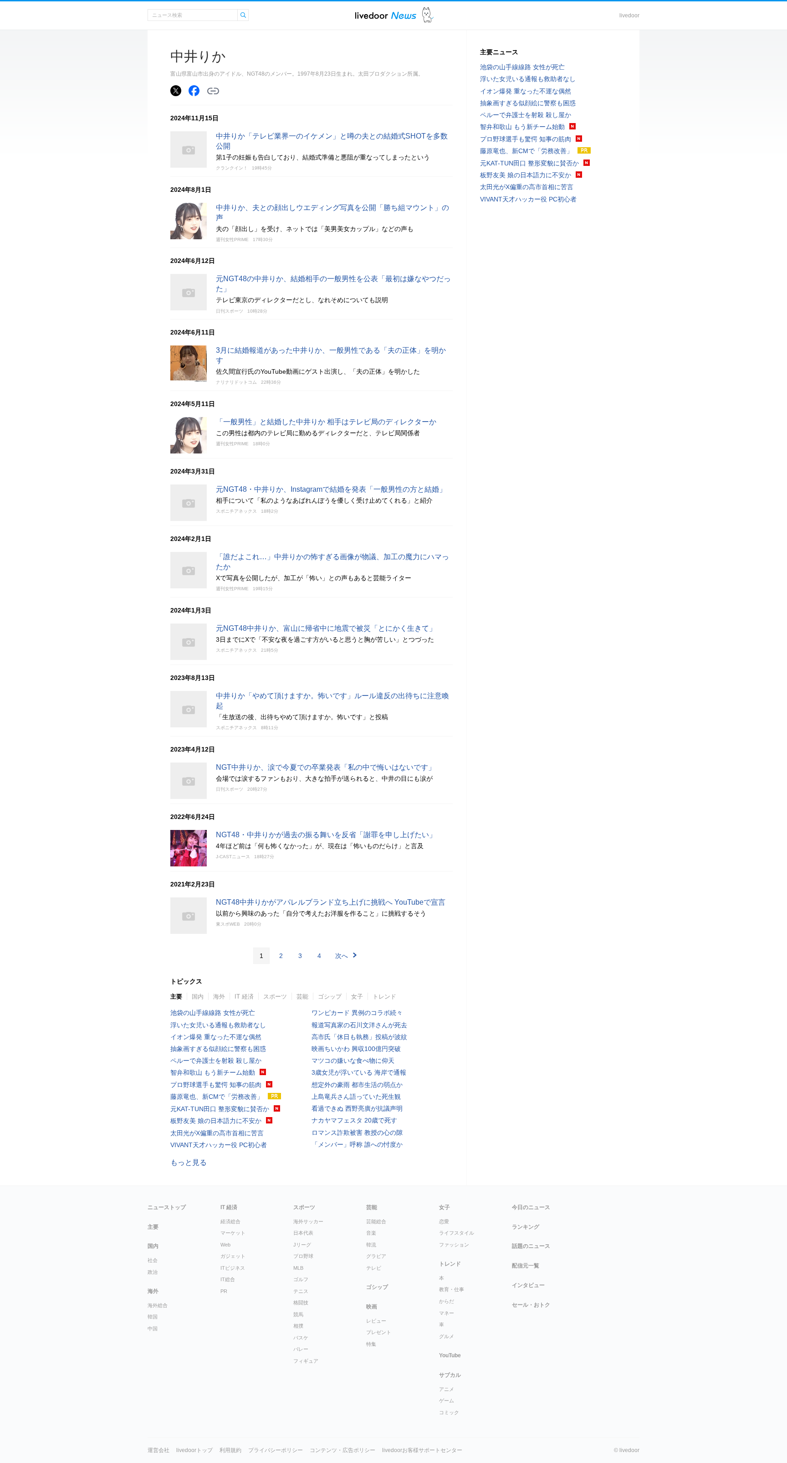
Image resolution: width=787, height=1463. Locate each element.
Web (225, 1244)
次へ (341, 955)
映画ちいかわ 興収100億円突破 (356, 1048)
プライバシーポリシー (275, 1450)
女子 (357, 996)
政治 (153, 1272)
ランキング (525, 1227)
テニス (300, 1291)
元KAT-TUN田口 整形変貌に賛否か (219, 1109)
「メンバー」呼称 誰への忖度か (357, 1144)
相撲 (298, 1326)
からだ (446, 1301)
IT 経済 (244, 996)
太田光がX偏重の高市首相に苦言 (217, 1133)
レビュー (376, 1321)
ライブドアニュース (385, 15)
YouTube (450, 1355)
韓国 (153, 1316)
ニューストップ (167, 1207)
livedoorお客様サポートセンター (422, 1450)
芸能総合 (376, 1221)
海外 (219, 996)
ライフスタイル (456, 1233)
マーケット (232, 1233)
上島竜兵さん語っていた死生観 (356, 1096)
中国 (153, 1328)
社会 (153, 1260)
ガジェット (232, 1256)
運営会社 (158, 1450)
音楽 (371, 1233)
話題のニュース (531, 1246)
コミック (449, 1412)
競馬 (298, 1314)
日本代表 (303, 1233)
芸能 (302, 996)
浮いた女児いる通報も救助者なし (218, 1025)
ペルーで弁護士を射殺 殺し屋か (215, 1060)
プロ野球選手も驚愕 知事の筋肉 (215, 1084)
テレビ (373, 1268)
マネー (446, 1313)
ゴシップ (330, 996)
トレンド (384, 996)
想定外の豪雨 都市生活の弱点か (357, 1084)
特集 (371, 1344)
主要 (176, 996)
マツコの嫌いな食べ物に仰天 (353, 1060)
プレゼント (378, 1332)
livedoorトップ (194, 1450)
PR (223, 1291)
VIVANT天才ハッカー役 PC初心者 (218, 1145)
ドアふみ (428, 15)
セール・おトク (531, 1305)
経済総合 (230, 1221)
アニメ (446, 1389)
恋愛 (444, 1221)
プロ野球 (303, 1256)
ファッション (454, 1244)
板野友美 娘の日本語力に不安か (215, 1120)
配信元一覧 (525, 1265)
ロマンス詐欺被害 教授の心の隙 (357, 1132)
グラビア (376, 1256)
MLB (298, 1268)
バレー (300, 1349)
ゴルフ (300, 1279)
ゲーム (446, 1400)
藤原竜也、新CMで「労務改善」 (216, 1096)
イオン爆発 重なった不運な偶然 (215, 1037)
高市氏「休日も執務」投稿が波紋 (359, 1037)
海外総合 (158, 1305)
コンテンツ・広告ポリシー (342, 1450)
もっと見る (188, 1162)
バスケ (300, 1337)
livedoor (629, 15)
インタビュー (528, 1285)
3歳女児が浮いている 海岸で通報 (359, 1072)
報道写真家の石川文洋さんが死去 (359, 1025)
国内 (198, 996)
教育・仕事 (451, 1289)
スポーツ (275, 996)
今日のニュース (531, 1207)
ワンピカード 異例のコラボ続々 (357, 1012)
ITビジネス (232, 1268)
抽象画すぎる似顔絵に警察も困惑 (218, 1048)
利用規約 (230, 1450)
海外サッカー (308, 1221)
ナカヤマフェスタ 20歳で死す (354, 1120)
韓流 (371, 1244)
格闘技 (300, 1302)
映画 (371, 1306)
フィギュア (305, 1361)
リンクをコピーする (213, 91)
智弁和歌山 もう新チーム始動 (212, 1072)
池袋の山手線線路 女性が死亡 (212, 1012)
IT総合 (227, 1279)
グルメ (446, 1336)
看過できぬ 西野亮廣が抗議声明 (357, 1108)
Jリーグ (302, 1244)
